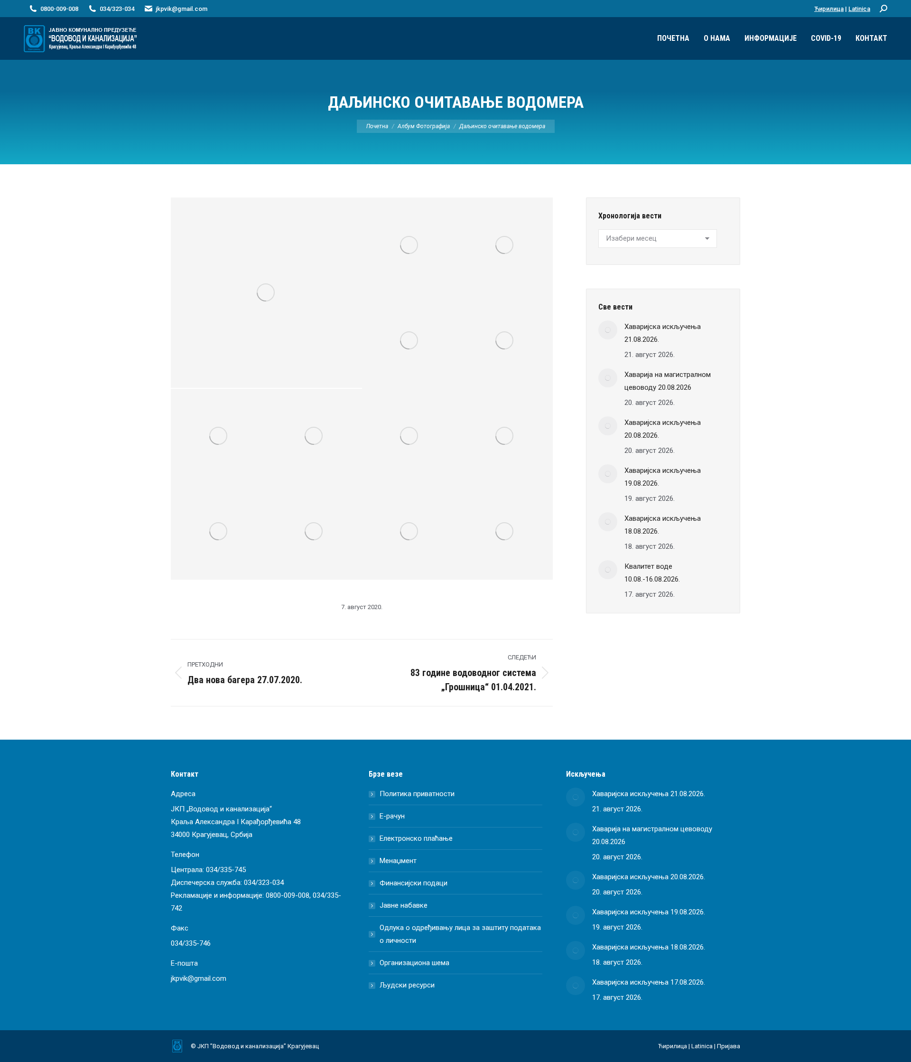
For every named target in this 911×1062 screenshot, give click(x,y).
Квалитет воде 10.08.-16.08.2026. (652, 572)
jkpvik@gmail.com (181, 8)
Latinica (859, 8)
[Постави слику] (607, 329)
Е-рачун (392, 816)
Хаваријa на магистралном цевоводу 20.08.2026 (667, 381)
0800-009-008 (287, 895)
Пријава (728, 1046)
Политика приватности (417, 793)
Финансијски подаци (413, 883)
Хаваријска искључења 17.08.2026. (648, 982)
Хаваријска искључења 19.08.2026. (662, 477)
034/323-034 (264, 882)
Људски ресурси (407, 985)
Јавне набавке (404, 905)
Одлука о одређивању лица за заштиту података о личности (460, 934)
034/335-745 (226, 869)
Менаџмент (398, 860)
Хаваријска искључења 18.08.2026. (662, 525)
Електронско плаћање (416, 838)
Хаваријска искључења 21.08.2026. (662, 333)
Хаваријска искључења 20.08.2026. (662, 429)
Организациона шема (414, 963)
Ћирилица (829, 8)
